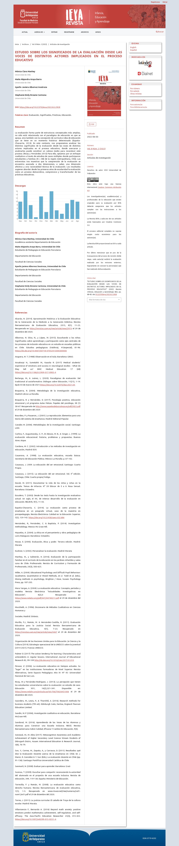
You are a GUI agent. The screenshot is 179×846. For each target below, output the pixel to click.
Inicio (17, 44)
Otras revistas (136, 94)
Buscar (161, 32)
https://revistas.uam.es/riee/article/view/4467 (36, 632)
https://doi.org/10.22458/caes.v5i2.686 (46, 517)
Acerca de (38, 32)
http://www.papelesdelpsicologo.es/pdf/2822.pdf (58, 406)
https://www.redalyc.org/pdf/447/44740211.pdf (37, 598)
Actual (25, 32)
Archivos (85, 32)
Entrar (54, 32)
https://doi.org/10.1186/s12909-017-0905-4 (35, 372)
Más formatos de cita (97, 299)
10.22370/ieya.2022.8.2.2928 (106, 294)
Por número (135, 88)
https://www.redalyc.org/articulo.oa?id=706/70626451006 (42, 691)
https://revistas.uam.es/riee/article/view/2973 (51, 328)
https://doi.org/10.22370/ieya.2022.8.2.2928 (40, 107)
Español (133, 50)
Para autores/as (136, 104)
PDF (92, 124)
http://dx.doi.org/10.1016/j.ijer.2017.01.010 (54, 660)
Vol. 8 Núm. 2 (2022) (39, 44)
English (133, 47)
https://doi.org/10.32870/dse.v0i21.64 (57, 385)
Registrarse (69, 32)
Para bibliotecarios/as (138, 107)
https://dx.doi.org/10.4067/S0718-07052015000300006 (41, 351)
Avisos (98, 32)
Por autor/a (134, 91)
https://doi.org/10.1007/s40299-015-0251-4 (35, 819)
